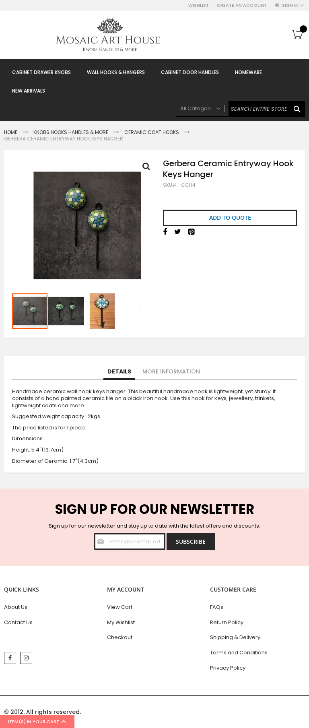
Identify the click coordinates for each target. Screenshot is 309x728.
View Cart (119, 607)
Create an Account (242, 5)
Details (119, 371)
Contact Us (18, 622)
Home (10, 132)
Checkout (119, 637)
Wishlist (198, 5)
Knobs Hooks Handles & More (70, 132)
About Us (15, 607)
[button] (66, 311)
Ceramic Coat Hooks (151, 132)
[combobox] (240, 109)
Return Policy (226, 622)
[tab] (119, 372)
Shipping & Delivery (235, 637)
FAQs (216, 607)
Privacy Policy (227, 668)
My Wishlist (121, 622)
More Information (171, 371)
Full (148, 168)
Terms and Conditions (239, 652)
